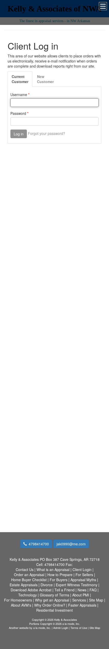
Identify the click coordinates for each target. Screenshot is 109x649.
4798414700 (39, 543)
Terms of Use (78, 628)
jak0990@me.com (71, 543)
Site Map (94, 628)
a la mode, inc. (42, 628)
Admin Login (60, 628)
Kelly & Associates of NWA (54, 8)
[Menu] (103, 6)
